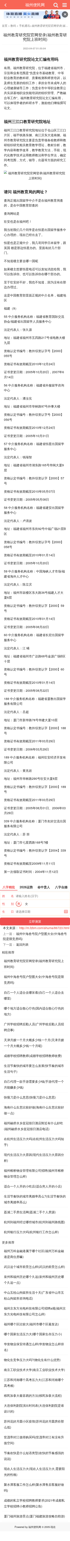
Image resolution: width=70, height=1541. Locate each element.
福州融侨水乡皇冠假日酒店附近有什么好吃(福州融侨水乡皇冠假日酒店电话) (33, 1126)
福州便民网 (35, 4)
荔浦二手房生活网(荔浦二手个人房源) (30, 1212)
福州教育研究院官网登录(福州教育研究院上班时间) (34, 964)
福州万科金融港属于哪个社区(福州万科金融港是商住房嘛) (34, 1254)
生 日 (8, 911)
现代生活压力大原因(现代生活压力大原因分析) (34, 1157)
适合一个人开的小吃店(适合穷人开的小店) (33, 1186)
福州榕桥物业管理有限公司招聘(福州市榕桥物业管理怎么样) (34, 1173)
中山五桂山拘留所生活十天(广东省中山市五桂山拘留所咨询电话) (34, 1295)
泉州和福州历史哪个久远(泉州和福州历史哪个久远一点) (34, 1279)
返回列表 (22, 944)
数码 (13, 26)
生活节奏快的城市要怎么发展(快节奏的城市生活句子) (34, 1068)
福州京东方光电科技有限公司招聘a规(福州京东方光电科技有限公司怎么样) (35, 1311)
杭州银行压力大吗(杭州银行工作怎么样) (31, 1232)
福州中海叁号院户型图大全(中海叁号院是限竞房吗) (34, 979)
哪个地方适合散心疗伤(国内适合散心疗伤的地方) (34, 1011)
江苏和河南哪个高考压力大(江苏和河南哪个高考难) (34, 1382)
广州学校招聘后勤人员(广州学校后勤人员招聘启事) (34, 1027)
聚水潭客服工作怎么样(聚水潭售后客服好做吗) (34, 1487)
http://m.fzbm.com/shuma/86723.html (44, 928)
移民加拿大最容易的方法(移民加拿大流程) (33, 1395)
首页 (4, 26)
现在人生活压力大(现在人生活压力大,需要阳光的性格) (34, 1471)
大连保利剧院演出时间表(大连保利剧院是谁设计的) (34, 1408)
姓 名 (8, 896)
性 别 (8, 904)
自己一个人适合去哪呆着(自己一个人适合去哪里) (34, 995)
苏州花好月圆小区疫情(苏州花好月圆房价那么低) (34, 1424)
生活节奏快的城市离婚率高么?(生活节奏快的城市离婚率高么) (35, 1199)
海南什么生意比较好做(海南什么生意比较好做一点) (34, 1110)
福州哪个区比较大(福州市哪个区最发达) (31, 1324)
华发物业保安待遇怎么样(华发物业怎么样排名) (34, 1347)
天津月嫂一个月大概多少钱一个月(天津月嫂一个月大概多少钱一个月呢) (34, 1043)
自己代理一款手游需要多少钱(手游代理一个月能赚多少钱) (34, 1084)
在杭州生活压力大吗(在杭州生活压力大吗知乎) (34, 1142)
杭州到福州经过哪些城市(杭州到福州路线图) (34, 1222)
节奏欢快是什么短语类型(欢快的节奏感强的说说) (34, 1456)
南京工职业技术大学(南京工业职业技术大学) (34, 1369)
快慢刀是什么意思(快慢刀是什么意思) (30, 1097)
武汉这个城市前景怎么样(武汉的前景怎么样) (34, 1266)
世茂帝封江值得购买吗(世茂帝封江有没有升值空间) (34, 1440)
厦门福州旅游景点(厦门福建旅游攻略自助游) (34, 1516)
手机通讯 (24, 26)
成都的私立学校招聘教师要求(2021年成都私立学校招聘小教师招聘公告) (34, 1503)
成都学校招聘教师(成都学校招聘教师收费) (33, 1055)
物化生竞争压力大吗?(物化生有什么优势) (32, 1360)
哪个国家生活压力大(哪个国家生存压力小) (33, 1334)
